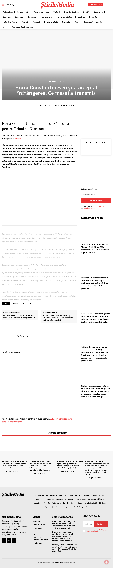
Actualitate (56, 82)
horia (23, 303)
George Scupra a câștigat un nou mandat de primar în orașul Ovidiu (19, 316)
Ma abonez (97, 201)
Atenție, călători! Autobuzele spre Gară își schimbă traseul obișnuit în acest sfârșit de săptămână (70, 464)
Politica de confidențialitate (95, 207)
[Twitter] (92, 149)
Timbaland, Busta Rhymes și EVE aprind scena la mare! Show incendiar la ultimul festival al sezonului (14, 464)
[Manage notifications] (106, 562)
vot (30, 303)
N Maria (46, 105)
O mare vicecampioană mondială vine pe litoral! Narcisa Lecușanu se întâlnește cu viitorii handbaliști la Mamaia (40, 465)
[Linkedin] (104, 149)
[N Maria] (8, 336)
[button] (10, 4)
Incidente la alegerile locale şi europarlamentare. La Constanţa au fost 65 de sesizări (57, 317)
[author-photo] (4, 471)
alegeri (18, 139)
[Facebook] (85, 149)
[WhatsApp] (98, 149)
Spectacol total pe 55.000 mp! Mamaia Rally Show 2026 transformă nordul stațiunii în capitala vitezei (95, 248)
